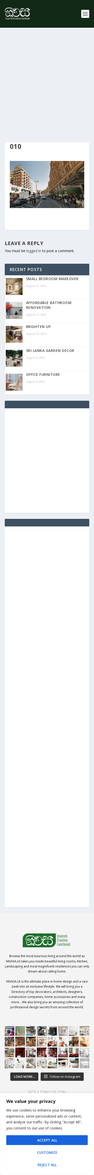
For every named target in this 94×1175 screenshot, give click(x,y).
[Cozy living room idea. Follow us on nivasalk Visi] (42, 1063)
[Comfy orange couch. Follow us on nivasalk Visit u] (10, 1052)
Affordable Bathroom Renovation (49, 305)
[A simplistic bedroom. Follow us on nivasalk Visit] (84, 1042)
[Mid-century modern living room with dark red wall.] (52, 1052)
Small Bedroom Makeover (52, 278)
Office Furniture (43, 374)
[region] (47, 1134)
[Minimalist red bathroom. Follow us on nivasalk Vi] (20, 1052)
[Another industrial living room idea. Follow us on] (52, 1042)
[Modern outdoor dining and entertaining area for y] (74, 1063)
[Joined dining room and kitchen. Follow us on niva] (42, 1042)
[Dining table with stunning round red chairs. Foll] (31, 1052)
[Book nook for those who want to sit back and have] (63, 1031)
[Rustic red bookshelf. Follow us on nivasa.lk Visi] (42, 1052)
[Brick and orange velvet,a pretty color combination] (74, 1042)
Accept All (47, 1140)
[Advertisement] (47, 85)
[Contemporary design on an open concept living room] (84, 1052)
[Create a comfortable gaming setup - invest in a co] (10, 1031)
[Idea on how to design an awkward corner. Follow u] (63, 1042)
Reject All (47, 1164)
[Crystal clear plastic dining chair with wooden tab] (20, 1042)
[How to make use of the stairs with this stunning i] (42, 1031)
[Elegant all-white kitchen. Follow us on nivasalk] (20, 1063)
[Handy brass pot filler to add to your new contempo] (74, 1031)
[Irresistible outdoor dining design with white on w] (63, 1063)
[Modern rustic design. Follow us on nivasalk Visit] (31, 1063)
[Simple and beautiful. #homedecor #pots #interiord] (20, 1031)
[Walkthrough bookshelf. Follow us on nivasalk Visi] (10, 1042)
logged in (33, 250)
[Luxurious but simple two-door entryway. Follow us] (52, 1063)
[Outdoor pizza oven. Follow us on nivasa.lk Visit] (31, 1031)
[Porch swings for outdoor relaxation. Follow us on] (10, 1063)
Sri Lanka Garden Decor (50, 350)
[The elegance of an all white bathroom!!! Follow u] (84, 1063)
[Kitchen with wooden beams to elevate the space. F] (84, 1031)
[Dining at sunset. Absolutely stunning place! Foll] (31, 1042)
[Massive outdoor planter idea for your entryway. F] (52, 1031)
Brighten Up (38, 326)
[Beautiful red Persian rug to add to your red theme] (63, 1052)
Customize (47, 1152)
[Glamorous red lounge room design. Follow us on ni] (74, 1052)
